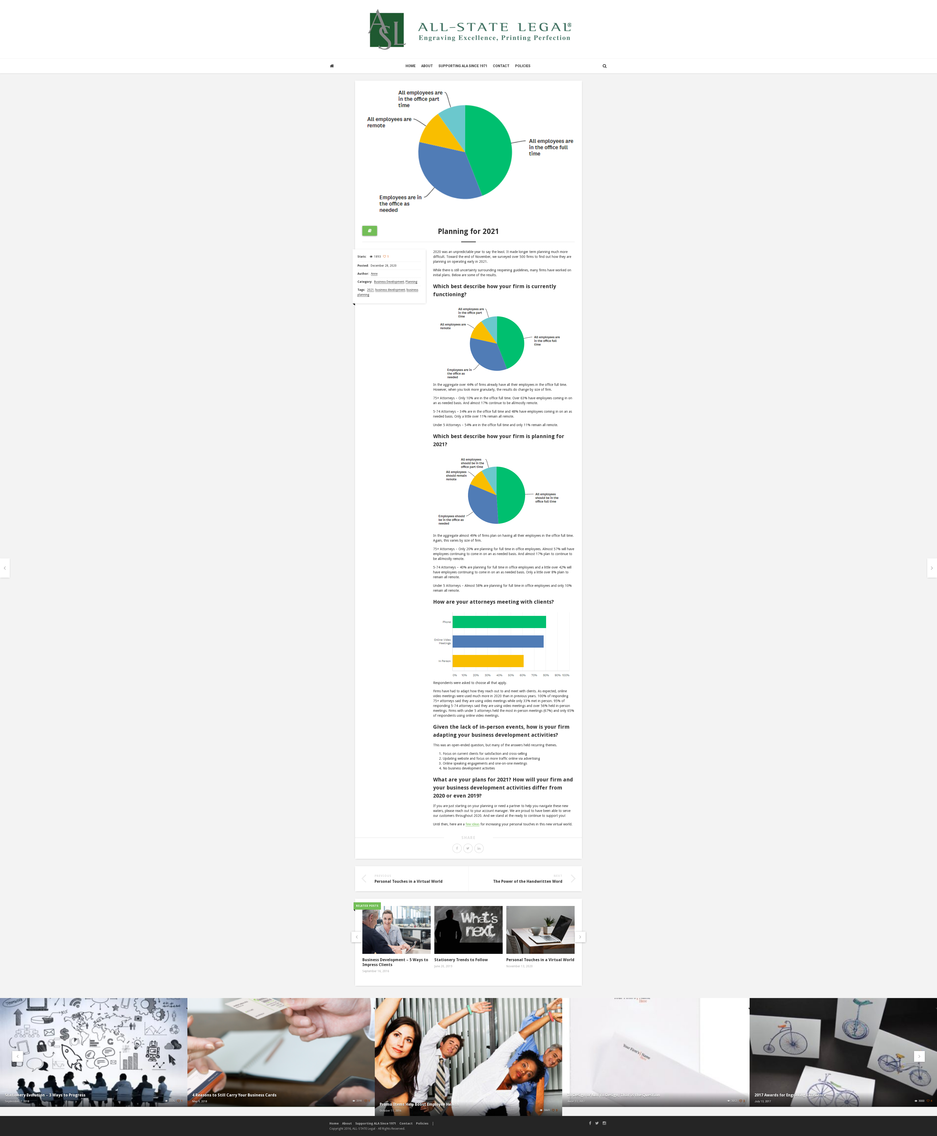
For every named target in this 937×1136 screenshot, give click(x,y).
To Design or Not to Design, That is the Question (613, 1095)
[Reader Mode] (369, 231)
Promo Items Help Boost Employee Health (419, 1104)
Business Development (389, 282)
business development (390, 290)
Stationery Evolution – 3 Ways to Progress (45, 1095)
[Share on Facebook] (457, 848)
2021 (370, 290)
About (427, 66)
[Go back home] (331, 66)
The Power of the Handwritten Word (527, 881)
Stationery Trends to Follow (461, 959)
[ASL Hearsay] (468, 29)
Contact (501, 66)
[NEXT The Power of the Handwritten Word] (932, 568)
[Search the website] (604, 66)
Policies (522, 66)
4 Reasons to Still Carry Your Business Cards (234, 1095)
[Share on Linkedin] (479, 848)
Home (411, 66)
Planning (411, 282)
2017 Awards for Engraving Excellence (790, 1095)
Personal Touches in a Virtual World (409, 881)
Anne (374, 273)
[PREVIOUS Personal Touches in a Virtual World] (5, 568)
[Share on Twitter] (468, 848)
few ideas (472, 824)
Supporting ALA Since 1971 (462, 66)
